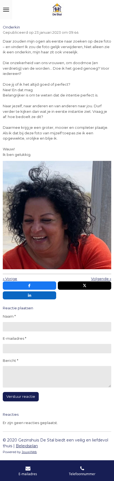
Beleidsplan (27, 445)
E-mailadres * (14, 338)
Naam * (9, 316)
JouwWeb (29, 452)
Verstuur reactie (20, 396)
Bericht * (10, 360)
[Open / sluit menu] (6, 9)
